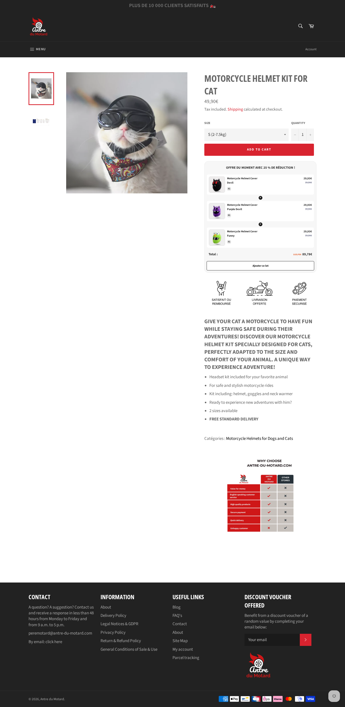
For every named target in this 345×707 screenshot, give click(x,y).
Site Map (180, 641)
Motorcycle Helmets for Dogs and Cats (259, 439)
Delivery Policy (113, 616)
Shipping (235, 109)
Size (207, 123)
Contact (180, 624)
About (106, 607)
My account (183, 649)
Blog (177, 607)
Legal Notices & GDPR (119, 624)
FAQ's (177, 616)
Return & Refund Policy (121, 641)
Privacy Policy (113, 632)
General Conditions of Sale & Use (129, 649)
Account (310, 49)
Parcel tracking (186, 658)
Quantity (298, 123)
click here (53, 642)
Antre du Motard (52, 699)
